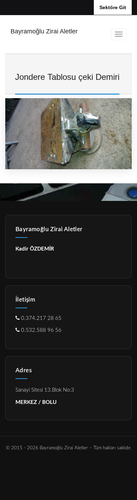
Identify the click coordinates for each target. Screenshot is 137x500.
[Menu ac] (118, 34)
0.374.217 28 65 (40, 318)
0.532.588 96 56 (40, 330)
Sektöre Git (112, 7)
